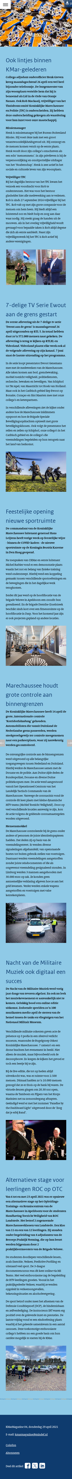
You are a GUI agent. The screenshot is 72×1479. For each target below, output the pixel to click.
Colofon (11, 1445)
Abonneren (13, 1453)
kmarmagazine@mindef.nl (31, 1434)
